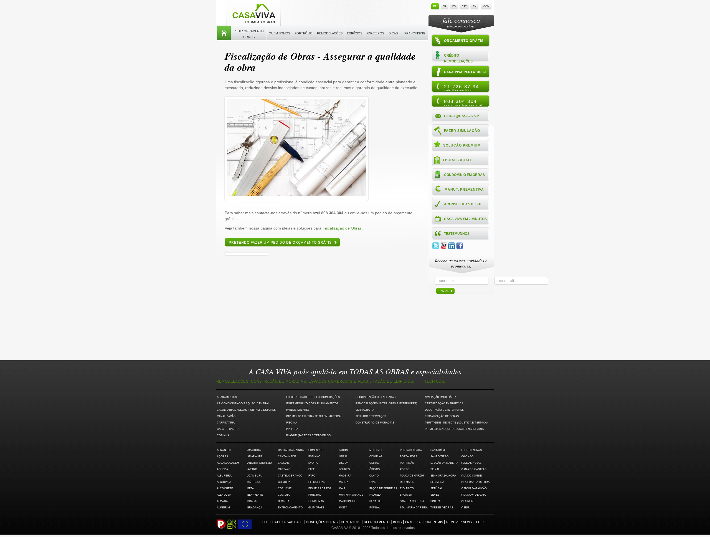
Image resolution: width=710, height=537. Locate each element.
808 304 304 (463, 102)
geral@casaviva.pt (462, 116)
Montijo (375, 450)
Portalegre (408, 456)
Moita (343, 507)
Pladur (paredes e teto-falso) (308, 435)
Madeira (345, 475)
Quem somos (279, 33)
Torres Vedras (441, 507)
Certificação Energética (444, 403)
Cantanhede (287, 456)
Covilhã (284, 494)
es (454, 6)
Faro (312, 475)
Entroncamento (290, 507)
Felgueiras (316, 482)
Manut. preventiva (464, 189)
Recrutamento (377, 522)
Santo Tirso (439, 456)
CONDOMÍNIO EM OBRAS (464, 175)
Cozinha (223, 435)
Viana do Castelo (473, 469)
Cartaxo (284, 469)
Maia (342, 488)
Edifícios (354, 33)
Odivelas (375, 456)
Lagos (343, 450)
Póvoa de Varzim (412, 475)
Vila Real (467, 501)
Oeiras (374, 463)
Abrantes (224, 450)
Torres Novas (471, 450)
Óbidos (374, 469)
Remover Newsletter (465, 522)
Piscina (291, 422)
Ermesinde (316, 450)
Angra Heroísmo (259, 463)
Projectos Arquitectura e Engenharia (454, 429)
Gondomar (316, 501)
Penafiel (375, 501)
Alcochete (225, 488)
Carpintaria (226, 422)
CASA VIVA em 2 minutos (465, 219)
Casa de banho (228, 429)
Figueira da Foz (319, 488)
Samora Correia (412, 501)
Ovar (373, 482)
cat (464, 6)
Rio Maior (407, 482)
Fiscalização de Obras (342, 228)
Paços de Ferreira (383, 488)
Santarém (437, 450)
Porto (404, 469)
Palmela (375, 494)
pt (435, 6)
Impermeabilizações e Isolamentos (312, 403)
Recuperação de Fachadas (375, 397)
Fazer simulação (462, 130)
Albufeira (224, 475)
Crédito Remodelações (458, 58)
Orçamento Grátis (464, 40)
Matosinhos (347, 501)
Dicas (393, 33)
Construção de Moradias (375, 422)
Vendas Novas (471, 463)
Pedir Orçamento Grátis (249, 34)
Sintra (435, 501)
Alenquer (224, 494)
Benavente (255, 494)
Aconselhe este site (463, 204)
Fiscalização (457, 160)
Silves (434, 494)
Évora (313, 463)
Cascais (284, 463)
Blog (397, 522)
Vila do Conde (471, 475)
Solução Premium (462, 145)
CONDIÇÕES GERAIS (322, 522)
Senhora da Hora (443, 475)
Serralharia (365, 410)
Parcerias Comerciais (424, 522)
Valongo (467, 456)
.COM (486, 6)
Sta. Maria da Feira (414, 507)
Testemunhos (457, 233)
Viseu (465, 507)
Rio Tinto (407, 488)
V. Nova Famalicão (474, 488)
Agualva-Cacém (228, 463)
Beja (250, 488)
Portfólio (304, 33)
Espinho (314, 456)
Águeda (222, 469)
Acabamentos (227, 397)
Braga (252, 501)
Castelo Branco (290, 475)
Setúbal (436, 488)
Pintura (292, 429)
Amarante (254, 456)
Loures (344, 469)
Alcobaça (224, 482)
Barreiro (254, 482)
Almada (222, 501)
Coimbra (284, 482)
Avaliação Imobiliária (440, 397)
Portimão (407, 463)
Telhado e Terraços (371, 416)
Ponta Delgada (411, 450)
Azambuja (254, 475)
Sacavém (406, 494)
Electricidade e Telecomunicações (313, 397)
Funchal (314, 494)
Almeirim (223, 507)
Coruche (284, 488)
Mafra (343, 482)
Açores (222, 456)
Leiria (343, 456)
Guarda (283, 501)
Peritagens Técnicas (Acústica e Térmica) (456, 422)
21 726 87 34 (461, 88)
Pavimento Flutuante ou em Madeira (313, 416)
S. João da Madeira (444, 463)
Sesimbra (437, 482)
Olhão (374, 475)
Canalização (226, 416)
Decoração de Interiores (444, 410)
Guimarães (316, 507)
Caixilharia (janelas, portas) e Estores (246, 410)
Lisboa (343, 463)
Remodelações (330, 33)
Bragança (254, 507)
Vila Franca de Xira (475, 482)
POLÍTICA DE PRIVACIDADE (282, 522)
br (444, 6)
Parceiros (375, 33)
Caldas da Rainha (291, 450)
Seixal (435, 469)
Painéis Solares (298, 410)
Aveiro (252, 469)
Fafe (311, 469)
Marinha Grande (351, 494)
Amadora (254, 450)
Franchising (414, 33)
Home (223, 33)
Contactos (350, 522)
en (474, 6)
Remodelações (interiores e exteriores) (386, 403)
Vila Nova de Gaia (473, 494)
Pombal (374, 507)
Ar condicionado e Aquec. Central (243, 403)
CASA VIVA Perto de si (465, 72)
